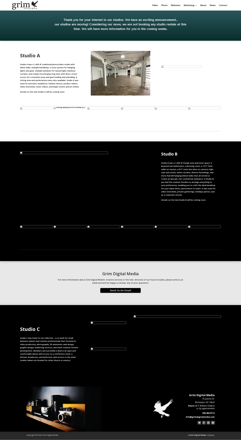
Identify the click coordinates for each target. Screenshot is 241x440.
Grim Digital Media (197, 435)
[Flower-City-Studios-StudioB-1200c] (171, 227)
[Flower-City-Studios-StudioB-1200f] (137, 227)
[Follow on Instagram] (208, 422)
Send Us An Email (120, 290)
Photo (164, 5)
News (213, 5)
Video (155, 5)
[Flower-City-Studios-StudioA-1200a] (204, 109)
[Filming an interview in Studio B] (70, 227)
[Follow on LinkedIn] (213, 422)
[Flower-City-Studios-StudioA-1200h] (171, 109)
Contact (223, 5)
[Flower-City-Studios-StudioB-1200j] (103, 227)
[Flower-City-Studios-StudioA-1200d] (103, 109)
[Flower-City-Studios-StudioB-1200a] (36, 227)
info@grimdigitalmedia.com (200, 417)
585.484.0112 (208, 413)
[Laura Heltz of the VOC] (36, 109)
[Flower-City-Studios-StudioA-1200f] (137, 109)
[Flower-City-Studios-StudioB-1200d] (204, 227)
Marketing (189, 5)
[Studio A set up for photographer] (70, 107)
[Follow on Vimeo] (199, 422)
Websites (175, 5)
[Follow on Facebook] (204, 422)
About (203, 5)
